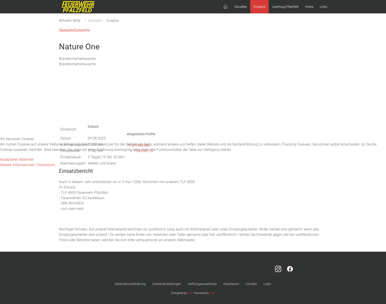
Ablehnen (26, 159)
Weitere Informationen (17, 165)
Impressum (46, 165)
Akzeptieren (9, 159)
